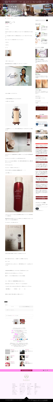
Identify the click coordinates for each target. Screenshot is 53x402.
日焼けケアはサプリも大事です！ (39, 59)
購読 (37, 208)
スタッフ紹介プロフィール (27, 2)
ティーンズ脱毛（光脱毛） (22, 386)
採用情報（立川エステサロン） (38, 387)
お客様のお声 (13, 387)
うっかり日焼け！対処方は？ (44, 27)
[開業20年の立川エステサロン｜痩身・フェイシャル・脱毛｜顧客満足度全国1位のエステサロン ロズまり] (11, 1)
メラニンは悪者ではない (44, 33)
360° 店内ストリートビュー (15, 391)
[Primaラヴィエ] (42, 117)
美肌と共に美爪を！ (38, 74)
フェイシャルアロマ (37, 2)
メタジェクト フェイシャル (22, 387)
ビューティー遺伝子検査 (41, 198)
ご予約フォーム (21, 331)
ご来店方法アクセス (44, 2)
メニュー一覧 (31, 2)
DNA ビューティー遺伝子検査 (30, 386)
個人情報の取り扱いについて (37, 386)
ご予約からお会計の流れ (14, 386)
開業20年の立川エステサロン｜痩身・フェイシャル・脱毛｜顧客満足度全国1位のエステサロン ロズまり (39, 400)
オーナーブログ (28, 391)
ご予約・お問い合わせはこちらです (26, 370)
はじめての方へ (21, 2)
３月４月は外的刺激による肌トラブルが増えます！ (44, 41)
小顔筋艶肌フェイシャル (22, 391)
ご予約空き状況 (24, 2)
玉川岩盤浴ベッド (29, 387)
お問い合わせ (36, 391)
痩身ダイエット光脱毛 (34, 2)
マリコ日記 (10, 23)
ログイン (13, 315)
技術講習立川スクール (40, 2)
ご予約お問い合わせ (47, 2)
